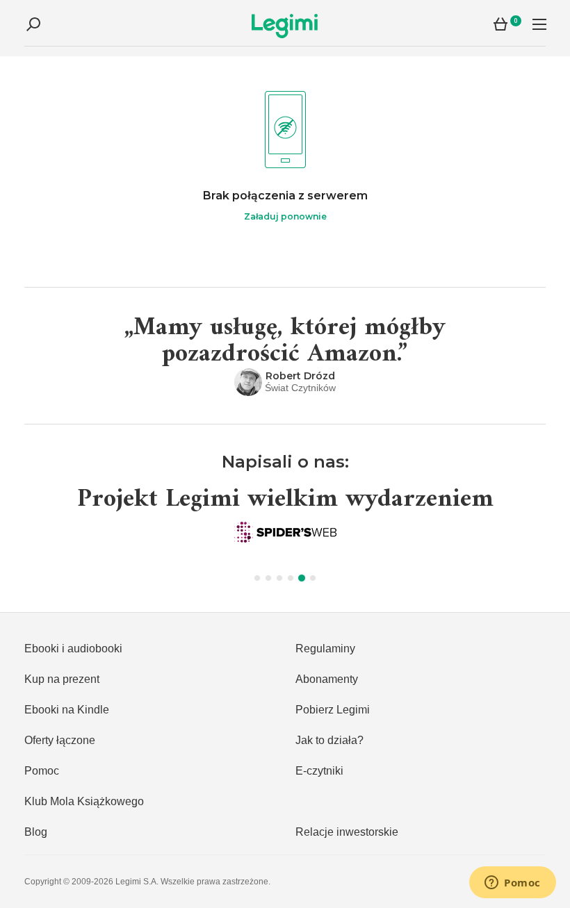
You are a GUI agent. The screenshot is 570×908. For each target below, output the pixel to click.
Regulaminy (325, 648)
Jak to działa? (329, 740)
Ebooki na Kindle (66, 710)
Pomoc (41, 771)
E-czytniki (319, 771)
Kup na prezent (61, 679)
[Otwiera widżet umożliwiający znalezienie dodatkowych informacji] (512, 883)
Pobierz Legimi (332, 710)
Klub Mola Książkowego (84, 801)
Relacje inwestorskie (346, 832)
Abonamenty (326, 679)
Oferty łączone (59, 740)
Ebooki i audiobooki (73, 648)
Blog (35, 832)
